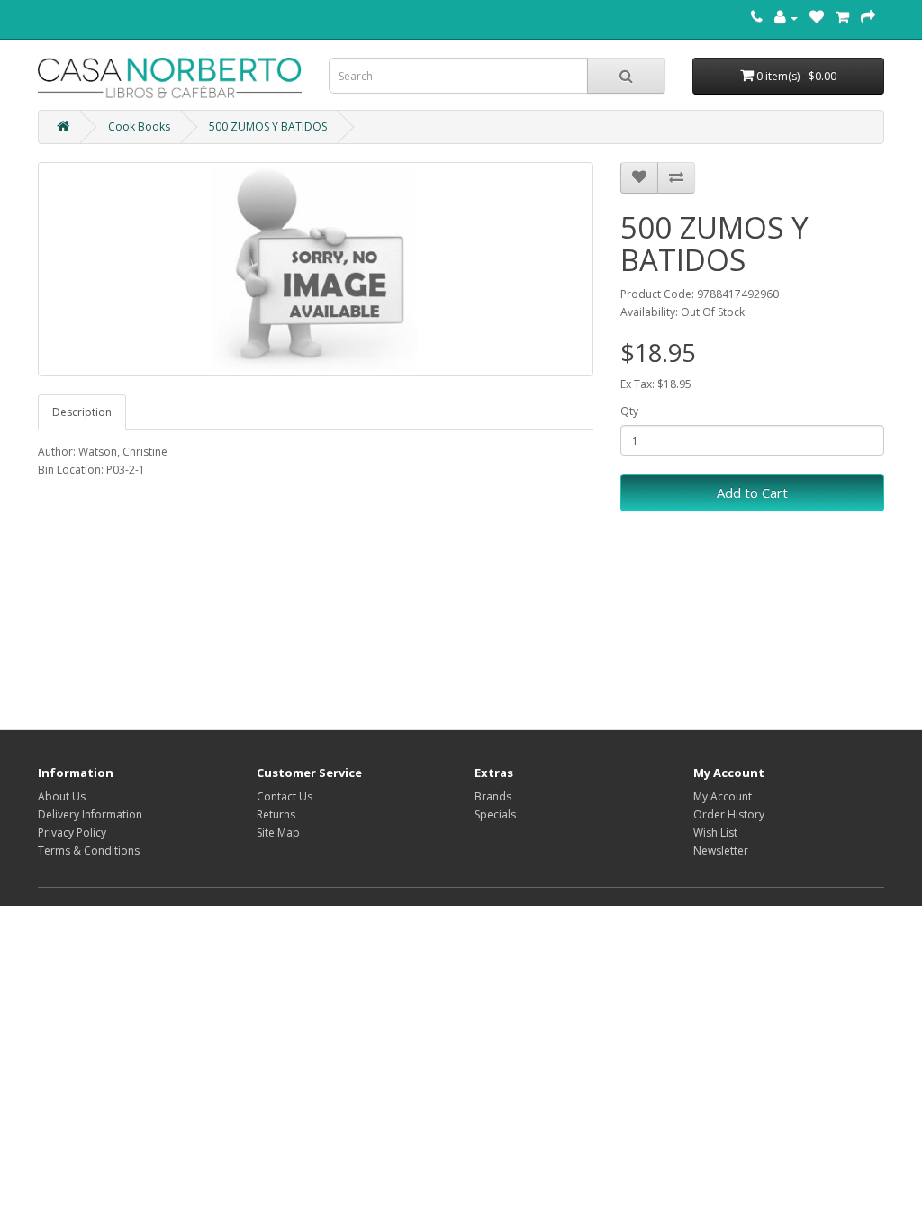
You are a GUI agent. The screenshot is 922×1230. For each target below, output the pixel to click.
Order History (728, 814)
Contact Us (284, 796)
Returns (276, 814)
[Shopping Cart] (842, 17)
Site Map (278, 832)
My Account (722, 796)
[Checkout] (868, 17)
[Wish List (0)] (816, 17)
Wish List (715, 832)
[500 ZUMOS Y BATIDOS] (315, 269)
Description (82, 412)
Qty (629, 411)
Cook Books (139, 126)
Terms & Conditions (89, 850)
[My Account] (786, 17)
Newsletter (720, 850)
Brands (493, 796)
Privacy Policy (72, 832)
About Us (62, 796)
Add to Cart (752, 493)
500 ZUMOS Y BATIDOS (268, 126)
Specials (495, 814)
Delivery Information (90, 814)
